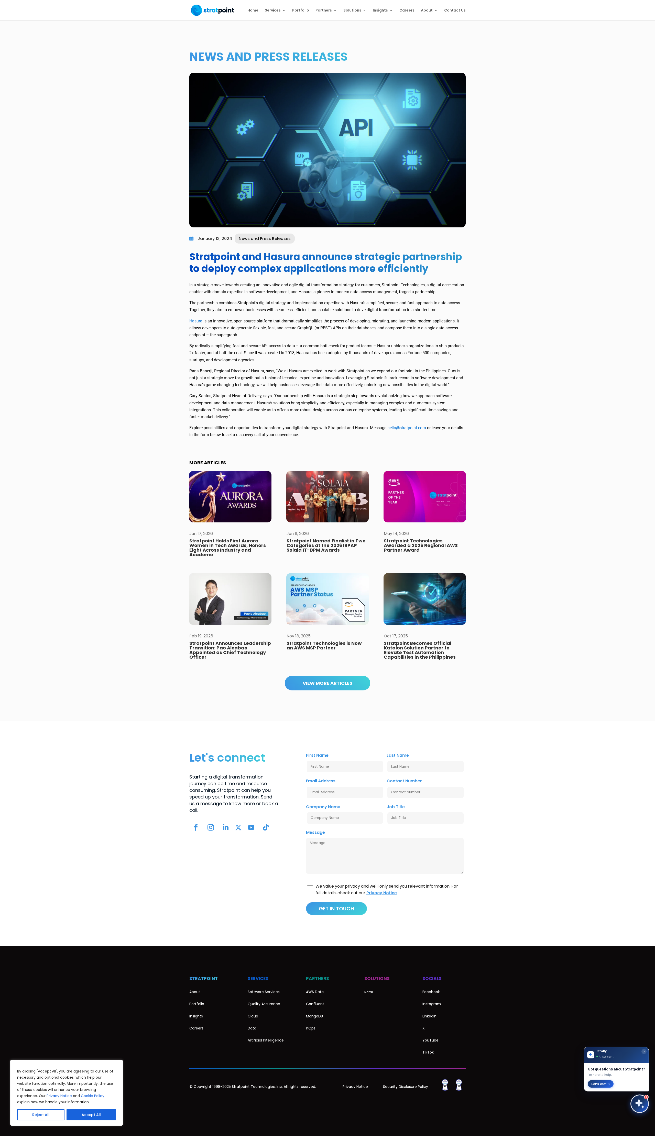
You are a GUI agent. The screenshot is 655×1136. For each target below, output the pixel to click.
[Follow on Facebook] (195, 827)
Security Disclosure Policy (405, 1086)
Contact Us (455, 10)
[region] (66, 1093)
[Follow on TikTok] (265, 827)
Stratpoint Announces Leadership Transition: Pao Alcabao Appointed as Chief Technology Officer (230, 650)
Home (252, 10)
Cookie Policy (92, 1095)
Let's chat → (600, 1084)
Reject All (40, 1114)
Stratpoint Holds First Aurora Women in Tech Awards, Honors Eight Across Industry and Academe (227, 548)
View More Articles (327, 683)
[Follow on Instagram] (210, 827)
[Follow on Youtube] (251, 827)
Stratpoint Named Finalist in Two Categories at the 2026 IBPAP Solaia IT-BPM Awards (326, 545)
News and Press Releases (268, 57)
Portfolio (300, 10)
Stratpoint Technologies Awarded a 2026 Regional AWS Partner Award (421, 545)
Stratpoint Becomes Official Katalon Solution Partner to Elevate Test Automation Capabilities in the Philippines (420, 650)
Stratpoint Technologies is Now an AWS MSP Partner (324, 645)
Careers (406, 10)
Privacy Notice (59, 1095)
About (427, 10)
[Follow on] (238, 827)
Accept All (91, 1114)
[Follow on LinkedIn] (225, 827)
